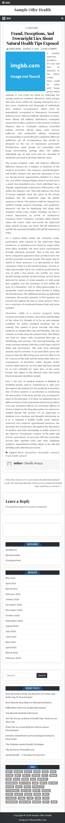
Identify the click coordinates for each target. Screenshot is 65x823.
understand (25, 801)
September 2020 (14, 621)
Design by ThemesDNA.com (32, 820)
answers (18, 771)
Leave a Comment (50, 48)
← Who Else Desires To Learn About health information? (31, 480)
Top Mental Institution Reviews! (22, 713)
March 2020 (12, 653)
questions (25, 790)
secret (9, 794)
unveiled (36, 801)
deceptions (30, 452)
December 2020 (14, 605)
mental (43, 783)
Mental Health (13, 555)
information (11, 783)
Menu (8, 2)
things (22, 798)
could (45, 771)
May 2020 (11, 642)
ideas (33, 779)
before (37, 771)
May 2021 (10, 578)
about (20, 452)
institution (25, 783)
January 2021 (12, 599)
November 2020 (14, 610)
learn (35, 783)
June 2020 (11, 637)
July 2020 (11, 631)
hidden (25, 779)
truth (46, 798)
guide (8, 779)
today (30, 798)
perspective (38, 786)
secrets (18, 794)
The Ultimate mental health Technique (25, 744)
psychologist (12, 790)
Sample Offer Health (32, 9)
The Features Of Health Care (20, 750)
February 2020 (13, 658)
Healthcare (33, 28)
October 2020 (13, 615)
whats (46, 801)
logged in (23, 507)
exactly (26, 775)
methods (53, 783)
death (53, 771)
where (54, 801)
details (9, 775)
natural (23, 456)
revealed (46, 790)
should (28, 794)
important (42, 779)
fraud (8, 456)
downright (43, 452)
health (15, 456)
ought (19, 786)
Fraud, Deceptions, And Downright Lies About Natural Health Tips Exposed (32, 38)
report (36, 790)
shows (37, 794)
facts (44, 775)
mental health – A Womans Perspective (25, 755)
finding (53, 775)
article (28, 771)
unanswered (11, 801)
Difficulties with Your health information (26, 708)
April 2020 (11, 647)
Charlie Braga (15, 48)
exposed (54, 452)
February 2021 (13, 594)
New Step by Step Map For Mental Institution (28, 702)
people (27, 786)
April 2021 (11, 583)
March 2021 (12, 589)
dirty (17, 775)
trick (37, 798)
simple (46, 794)
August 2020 (12, 626)
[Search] (62, 18)
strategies (11, 798)
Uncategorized (13, 560)
